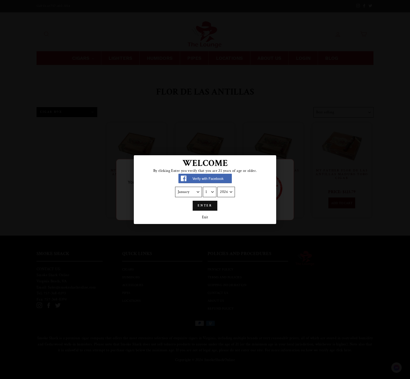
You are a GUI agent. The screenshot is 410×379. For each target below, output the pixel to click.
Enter (205, 206)
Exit (205, 217)
